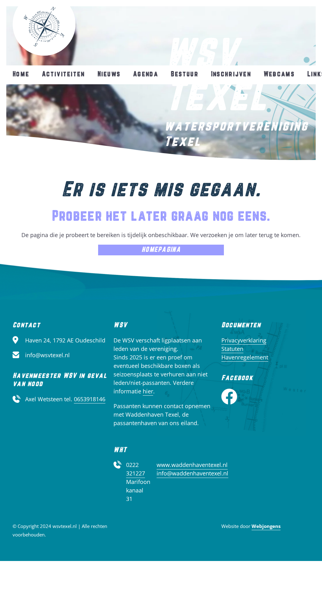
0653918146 (89, 399)
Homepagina (161, 250)
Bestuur (184, 74)
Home (21, 74)
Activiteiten (63, 74)
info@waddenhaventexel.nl (192, 473)
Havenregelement (244, 357)
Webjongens (266, 526)
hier (148, 391)
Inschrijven (231, 74)
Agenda (145, 74)
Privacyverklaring (243, 340)
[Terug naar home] (44, 28)
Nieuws (109, 74)
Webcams (279, 74)
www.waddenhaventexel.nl (192, 465)
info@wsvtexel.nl (47, 355)
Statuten (232, 348)
